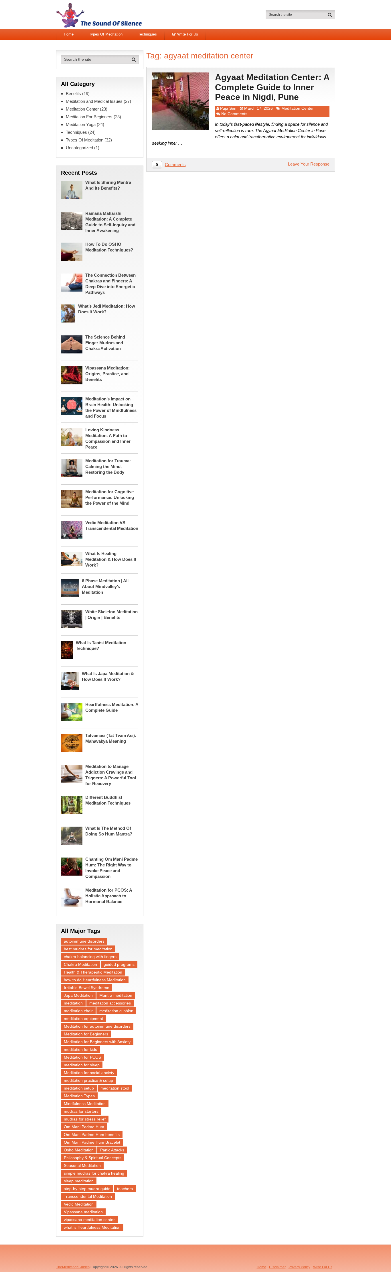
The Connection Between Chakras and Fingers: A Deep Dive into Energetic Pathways (110, 284)
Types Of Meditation (106, 34)
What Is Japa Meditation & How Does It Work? (108, 676)
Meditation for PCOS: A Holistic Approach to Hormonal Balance (108, 896)
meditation (73, 1003)
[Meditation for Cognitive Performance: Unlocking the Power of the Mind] (73, 498)
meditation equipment (83, 1018)
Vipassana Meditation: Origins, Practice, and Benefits (107, 373)
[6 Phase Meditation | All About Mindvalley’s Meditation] (71, 587)
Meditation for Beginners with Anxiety (97, 1041)
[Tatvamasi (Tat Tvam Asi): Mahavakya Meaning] (73, 742)
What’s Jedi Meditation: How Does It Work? (106, 309)
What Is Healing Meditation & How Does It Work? (110, 559)
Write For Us (187, 34)
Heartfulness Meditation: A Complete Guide (111, 707)
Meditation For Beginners (89, 116)
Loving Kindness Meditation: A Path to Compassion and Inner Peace (108, 438)
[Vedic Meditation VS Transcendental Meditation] (73, 529)
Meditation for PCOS (82, 1057)
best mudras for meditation (88, 949)
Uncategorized (79, 147)
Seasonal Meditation (82, 1165)
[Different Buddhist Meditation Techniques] (73, 804)
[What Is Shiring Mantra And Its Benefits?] (73, 189)
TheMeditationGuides (73, 1267)
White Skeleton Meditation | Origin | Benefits (111, 614)
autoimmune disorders (84, 941)
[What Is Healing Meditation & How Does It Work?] (73, 558)
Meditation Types (79, 1096)
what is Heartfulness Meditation (92, 1227)
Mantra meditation (115, 995)
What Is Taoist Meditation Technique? (101, 645)
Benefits (73, 93)
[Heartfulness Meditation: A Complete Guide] (73, 711)
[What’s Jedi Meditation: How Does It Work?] (69, 313)
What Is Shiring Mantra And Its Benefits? (108, 185)
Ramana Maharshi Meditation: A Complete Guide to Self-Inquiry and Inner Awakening (110, 222)
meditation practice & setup (88, 1080)
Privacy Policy (299, 1267)
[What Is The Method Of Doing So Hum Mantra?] (73, 835)
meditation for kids (80, 1049)
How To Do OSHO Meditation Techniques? (109, 247)
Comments (175, 164)
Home (69, 34)
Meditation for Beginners (86, 1034)
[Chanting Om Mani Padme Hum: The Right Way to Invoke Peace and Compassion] (73, 866)
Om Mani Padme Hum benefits (92, 1134)
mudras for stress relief (85, 1119)
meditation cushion (116, 1010)
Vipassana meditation (83, 1212)
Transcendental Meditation (88, 1196)
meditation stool (114, 1088)
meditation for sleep (82, 1065)
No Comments (234, 113)
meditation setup (79, 1088)
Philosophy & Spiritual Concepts (92, 1157)
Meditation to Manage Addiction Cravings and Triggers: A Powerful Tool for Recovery (110, 775)
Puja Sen (228, 108)
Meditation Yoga (81, 124)
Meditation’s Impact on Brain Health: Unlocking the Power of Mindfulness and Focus (111, 407)
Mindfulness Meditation (85, 1103)
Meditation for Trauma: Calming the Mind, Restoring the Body (108, 466)
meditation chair (78, 1010)
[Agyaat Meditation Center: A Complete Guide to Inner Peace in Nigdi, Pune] (180, 101)
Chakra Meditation (80, 964)
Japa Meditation (78, 995)
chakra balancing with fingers (90, 956)
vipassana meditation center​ (89, 1219)
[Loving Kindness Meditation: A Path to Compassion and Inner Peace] (73, 436)
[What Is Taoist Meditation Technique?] (68, 649)
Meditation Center (297, 108)
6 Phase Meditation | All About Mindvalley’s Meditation (105, 586)
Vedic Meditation (79, 1204)
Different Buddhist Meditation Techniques (108, 800)
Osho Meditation (79, 1150)
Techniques (147, 34)
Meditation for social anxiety (89, 1072)
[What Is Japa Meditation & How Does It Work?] (71, 680)
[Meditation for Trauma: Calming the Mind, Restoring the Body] (73, 467)
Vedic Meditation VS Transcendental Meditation (111, 525)
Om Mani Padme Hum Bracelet (92, 1142)
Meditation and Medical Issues (94, 101)
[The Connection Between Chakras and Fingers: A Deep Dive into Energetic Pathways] (73, 282)
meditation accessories (110, 1003)
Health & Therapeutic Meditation (93, 972)
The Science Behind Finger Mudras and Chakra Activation (105, 343)
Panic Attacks (112, 1150)
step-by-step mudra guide (87, 1188)
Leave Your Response (308, 164)
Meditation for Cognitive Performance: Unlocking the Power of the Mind (109, 497)
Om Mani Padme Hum (84, 1126)
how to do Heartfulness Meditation (95, 980)
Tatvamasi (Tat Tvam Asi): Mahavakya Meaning (110, 738)
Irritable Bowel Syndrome (86, 987)
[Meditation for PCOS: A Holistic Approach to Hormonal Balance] (73, 897)
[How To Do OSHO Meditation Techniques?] (73, 251)
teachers (125, 1188)
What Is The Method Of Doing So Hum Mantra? (108, 831)
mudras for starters (81, 1111)
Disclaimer (277, 1267)
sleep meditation (79, 1181)
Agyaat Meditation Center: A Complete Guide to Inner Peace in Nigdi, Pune (272, 87)
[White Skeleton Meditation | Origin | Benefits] (73, 618)
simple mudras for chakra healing (94, 1173)
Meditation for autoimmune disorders (97, 1026)
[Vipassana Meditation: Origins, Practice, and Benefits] (73, 374)
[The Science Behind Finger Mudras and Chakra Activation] (73, 343)
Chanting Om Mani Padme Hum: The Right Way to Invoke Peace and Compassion (111, 868)
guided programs (119, 964)
